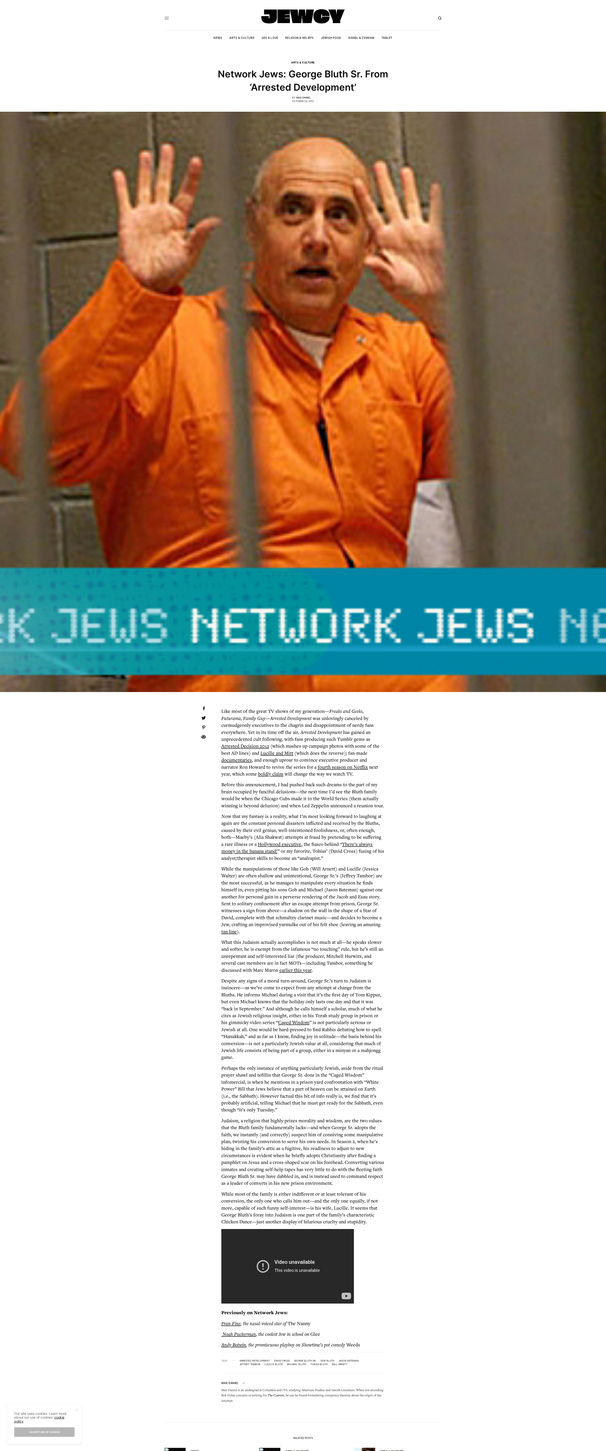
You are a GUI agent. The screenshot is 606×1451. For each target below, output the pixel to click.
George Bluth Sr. (305, 1360)
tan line (229, 931)
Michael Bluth (296, 1364)
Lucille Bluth (273, 1364)
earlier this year (295, 970)
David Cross (282, 1360)
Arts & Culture (303, 62)
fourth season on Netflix (343, 767)
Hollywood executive (279, 844)
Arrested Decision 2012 (245, 746)
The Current (275, 1395)
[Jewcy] (303, 16)
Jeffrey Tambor (250, 1364)
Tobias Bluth (319, 1364)
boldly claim (270, 774)
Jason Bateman (349, 1360)
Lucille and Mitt (276, 753)
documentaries (236, 760)
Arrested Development (255, 1360)
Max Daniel (303, 97)
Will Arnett (340, 1364)
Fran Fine (231, 1323)
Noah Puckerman (238, 1334)
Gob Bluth (327, 1360)
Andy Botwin (233, 1344)
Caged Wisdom (293, 1022)
